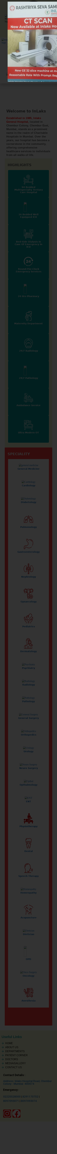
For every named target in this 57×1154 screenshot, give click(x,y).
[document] (28, 577)
